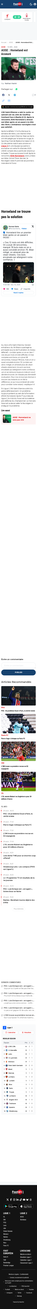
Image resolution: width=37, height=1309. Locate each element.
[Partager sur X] (9, 95)
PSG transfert (25, 1286)
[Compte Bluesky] (27, 1199)
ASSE (3, 47)
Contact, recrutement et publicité (19, 1277)
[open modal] (35, 4)
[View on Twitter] (33, 227)
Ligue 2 (4, 146)
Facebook (29, 1293)
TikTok (19, 1293)
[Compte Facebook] (11, 1199)
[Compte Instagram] (14, 1199)
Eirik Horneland (17, 156)
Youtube (31, 1289)
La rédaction (13, 1286)
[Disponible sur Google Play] (11, 1206)
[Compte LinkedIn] (17, 1199)
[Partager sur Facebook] (3, 95)
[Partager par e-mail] (9, 101)
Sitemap (19, 1296)
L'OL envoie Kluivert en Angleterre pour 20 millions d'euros (18, 846)
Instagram (10, 1293)
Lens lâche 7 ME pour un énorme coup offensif (19, 857)
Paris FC (4, 735)
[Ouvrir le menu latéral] (2, 4)
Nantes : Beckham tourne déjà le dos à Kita (19, 901)
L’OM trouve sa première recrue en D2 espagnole (18, 835)
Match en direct (19, 1289)
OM (2, 763)
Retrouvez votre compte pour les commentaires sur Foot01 (19, 1282)
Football (7, 1289)
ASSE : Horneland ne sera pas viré (22, 418)
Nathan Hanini (11, 83)
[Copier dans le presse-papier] (3, 101)
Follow (24, 229)
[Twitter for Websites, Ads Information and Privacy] (32, 284)
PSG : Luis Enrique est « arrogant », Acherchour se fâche (17, 890)
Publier (18, 672)
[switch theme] (31, 4)
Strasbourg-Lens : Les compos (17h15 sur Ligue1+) (19, 868)
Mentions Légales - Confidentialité (18, 1274)
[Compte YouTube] (24, 1199)
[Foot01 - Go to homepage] (18, 1192)
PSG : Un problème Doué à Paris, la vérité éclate (17, 815)
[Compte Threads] (30, 1199)
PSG (3, 707)
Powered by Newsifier (18, 1302)
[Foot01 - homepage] (18, 4)
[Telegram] (15, 95)
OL (2, 793)
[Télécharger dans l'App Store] (26, 1206)
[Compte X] (7, 1199)
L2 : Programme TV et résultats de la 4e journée (18, 879)
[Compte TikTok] (21, 1199)
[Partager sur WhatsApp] (16, 89)
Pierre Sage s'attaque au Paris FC (17, 825)
